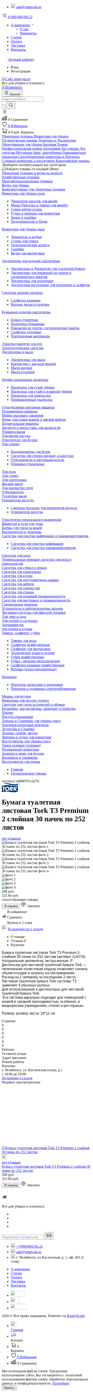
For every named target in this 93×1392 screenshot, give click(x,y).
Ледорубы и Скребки (18, 729)
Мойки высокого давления (22, 415)
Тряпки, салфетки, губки (21, 633)
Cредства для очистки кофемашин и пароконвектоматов (45, 536)
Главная (17, 769)
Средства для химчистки (21, 588)
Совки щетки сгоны (26, 209)
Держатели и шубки (26, 237)
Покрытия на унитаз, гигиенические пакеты (45, 328)
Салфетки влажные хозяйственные (38, 665)
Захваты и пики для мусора (23, 753)
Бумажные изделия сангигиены (26, 312)
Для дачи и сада (14, 617)
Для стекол (10, 476)
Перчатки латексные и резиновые (37, 684)
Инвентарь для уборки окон (23, 229)
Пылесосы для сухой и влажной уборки (41, 391)
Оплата (16, 1277)
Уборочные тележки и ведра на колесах (32, 173)
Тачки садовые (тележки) (21, 745)
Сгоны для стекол (24, 241)
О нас (24, 29)
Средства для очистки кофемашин (37, 544)
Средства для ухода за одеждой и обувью (33, 704)
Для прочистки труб (17, 488)
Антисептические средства (23, 348)
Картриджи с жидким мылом (33, 364)
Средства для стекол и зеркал (24, 568)
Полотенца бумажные (27, 324)
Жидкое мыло (12, 484)
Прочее (7, 713)
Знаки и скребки (23, 217)
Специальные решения (19, 604)
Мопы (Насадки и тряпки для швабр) (39, 205)
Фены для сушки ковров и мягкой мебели (34, 419)
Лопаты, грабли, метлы (20, 733)
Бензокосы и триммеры (20, 757)
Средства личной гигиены (22, 293)
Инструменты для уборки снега (26, 741)
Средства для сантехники (21, 572)
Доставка (18, 1281)
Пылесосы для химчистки (31, 395)
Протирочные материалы (30, 336)
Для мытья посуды (16, 436)
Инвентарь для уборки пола (23, 193)
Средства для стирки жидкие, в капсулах (42, 456)
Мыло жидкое (21, 368)
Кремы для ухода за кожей (22, 528)
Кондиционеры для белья (30, 452)
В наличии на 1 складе (25, 929)
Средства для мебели (18, 584)
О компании (20, 1269)
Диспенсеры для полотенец (32, 281)
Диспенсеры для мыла (28, 360)
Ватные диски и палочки (30, 304)
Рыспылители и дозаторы (21, 532)
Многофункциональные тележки (27, 181)
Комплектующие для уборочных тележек (33, 189)
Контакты (18, 1285)
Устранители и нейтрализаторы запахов (32, 608)
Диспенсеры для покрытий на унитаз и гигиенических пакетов (41, 275)
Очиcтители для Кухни (19, 440)
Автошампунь (13, 625)
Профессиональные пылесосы (25, 380)
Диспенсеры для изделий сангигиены (31, 261)
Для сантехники (14, 480)
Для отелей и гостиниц (19, 621)
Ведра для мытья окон (28, 253)
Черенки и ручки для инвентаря (26, 737)
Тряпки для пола (23, 641)
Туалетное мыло (14, 496)
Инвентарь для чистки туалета (25, 700)
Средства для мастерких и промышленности (36, 600)
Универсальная (13, 432)
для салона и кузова (17, 629)
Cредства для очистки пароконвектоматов (43, 548)
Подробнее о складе (17, 1078)
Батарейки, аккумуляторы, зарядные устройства (39, 708)
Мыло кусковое (23, 372)
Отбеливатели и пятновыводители (37, 460)
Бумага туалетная (24, 320)
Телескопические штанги (30, 245)
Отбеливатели (13, 492)
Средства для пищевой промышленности (33, 596)
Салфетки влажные (26, 300)
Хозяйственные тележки (21, 177)
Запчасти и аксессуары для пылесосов (31, 428)
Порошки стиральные (27, 464)
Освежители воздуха (18, 500)
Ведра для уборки (15, 185)
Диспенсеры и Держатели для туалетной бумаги (48, 269)
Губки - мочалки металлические (35, 661)
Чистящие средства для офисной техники (34, 612)
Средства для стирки (18, 592)
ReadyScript (76, 1316)
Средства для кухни (17, 576)
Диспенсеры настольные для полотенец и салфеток (50, 285)
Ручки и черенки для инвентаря (35, 213)
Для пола (9, 472)
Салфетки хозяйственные (30, 645)
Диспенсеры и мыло (17, 352)
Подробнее (60, 1383)
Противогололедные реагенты (25, 725)
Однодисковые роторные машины (28, 407)
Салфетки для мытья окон (31, 649)
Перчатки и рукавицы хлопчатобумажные (43, 689)
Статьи (16, 1273)
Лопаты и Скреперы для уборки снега (31, 721)
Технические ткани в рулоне (33, 653)
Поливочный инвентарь (20, 749)
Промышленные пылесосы (31, 399)
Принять (9, 1388)
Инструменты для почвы (21, 762)
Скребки (17, 249)
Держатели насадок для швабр (34, 201)
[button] (4, 113)
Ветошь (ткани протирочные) (33, 669)
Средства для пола (16, 555)
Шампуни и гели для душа (22, 524)
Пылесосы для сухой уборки (33, 387)
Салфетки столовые (26, 332)
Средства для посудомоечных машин (30, 580)
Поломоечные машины (19, 411)
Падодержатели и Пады (29, 221)
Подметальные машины (20, 423)
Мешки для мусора (16, 696)
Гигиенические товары (28, 773)
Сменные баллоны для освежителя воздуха (44, 508)
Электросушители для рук (22, 344)
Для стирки (10, 444)
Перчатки (9, 677)
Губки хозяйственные (27, 657)
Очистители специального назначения (31, 520)
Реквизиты (28, 33)
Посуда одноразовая (17, 717)
